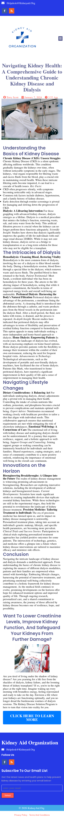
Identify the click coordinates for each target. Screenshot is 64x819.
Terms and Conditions (39, 815)
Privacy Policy (20, 815)
